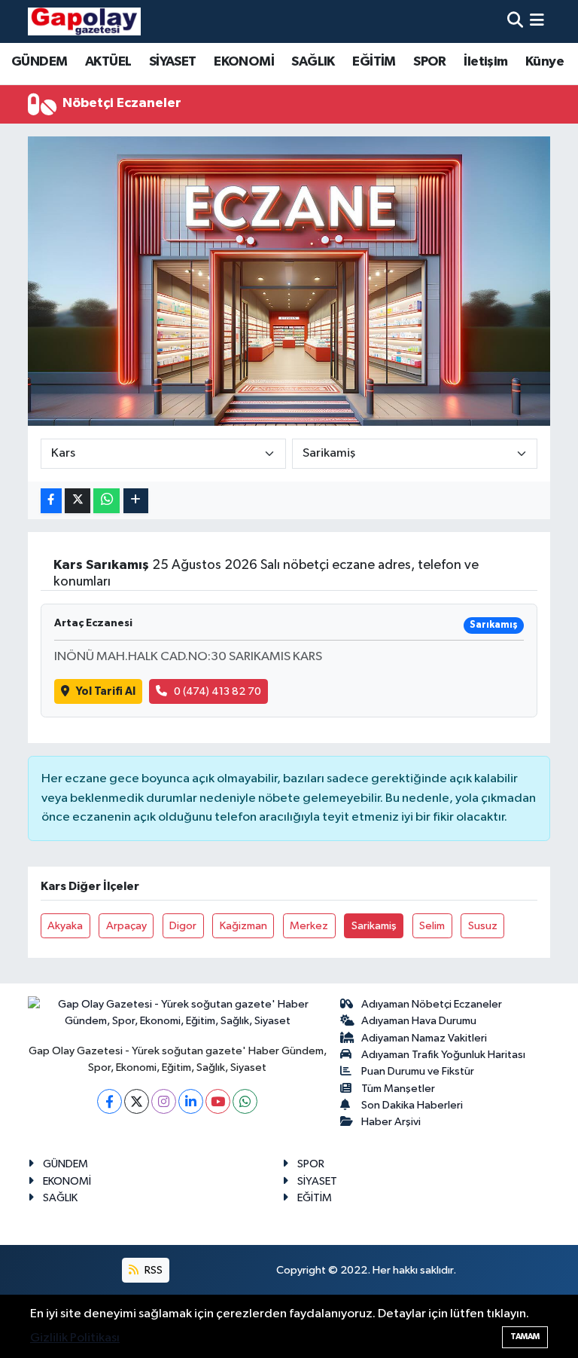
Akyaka (65, 925)
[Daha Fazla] (135, 500)
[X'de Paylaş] (77, 500)
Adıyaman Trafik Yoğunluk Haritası (443, 1054)
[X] (136, 1101)
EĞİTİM (373, 62)
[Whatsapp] (245, 1101)
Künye (544, 62)
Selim (432, 925)
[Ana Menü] (537, 21)
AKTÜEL (108, 62)
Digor (182, 925)
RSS (152, 1270)
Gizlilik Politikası (75, 1338)
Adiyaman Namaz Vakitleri (424, 1038)
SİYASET (172, 62)
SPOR (429, 62)
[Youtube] (217, 1101)
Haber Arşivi (391, 1121)
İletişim (485, 62)
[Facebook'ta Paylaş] (51, 500)
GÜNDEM (39, 62)
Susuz (482, 925)
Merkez (309, 925)
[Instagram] (163, 1101)
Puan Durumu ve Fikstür (417, 1071)
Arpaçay (126, 925)
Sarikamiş (374, 925)
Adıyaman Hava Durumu (418, 1020)
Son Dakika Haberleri (412, 1105)
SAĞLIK (312, 62)
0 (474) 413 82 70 (217, 691)
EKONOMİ (244, 62)
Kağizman (243, 925)
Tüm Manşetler (398, 1088)
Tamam (525, 1336)
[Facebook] (109, 1101)
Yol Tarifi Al (105, 691)
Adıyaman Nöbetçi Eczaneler (431, 1004)
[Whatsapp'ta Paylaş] (106, 500)
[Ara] (515, 21)
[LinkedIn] (190, 1101)
